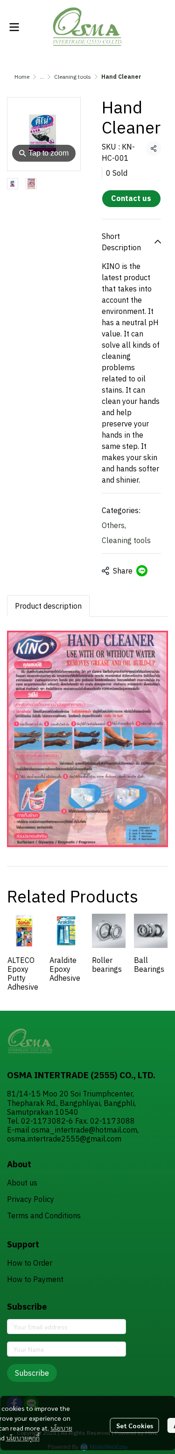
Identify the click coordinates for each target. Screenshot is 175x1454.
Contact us (131, 198)
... (42, 76)
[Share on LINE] (141, 570)
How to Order (29, 1263)
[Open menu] (14, 27)
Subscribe (32, 1373)
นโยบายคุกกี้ (23, 1437)
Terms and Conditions (44, 1215)
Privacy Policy (30, 1199)
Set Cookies (134, 1425)
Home (21, 76)
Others (114, 525)
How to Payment (35, 1279)
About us (22, 1182)
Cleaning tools (72, 76)
